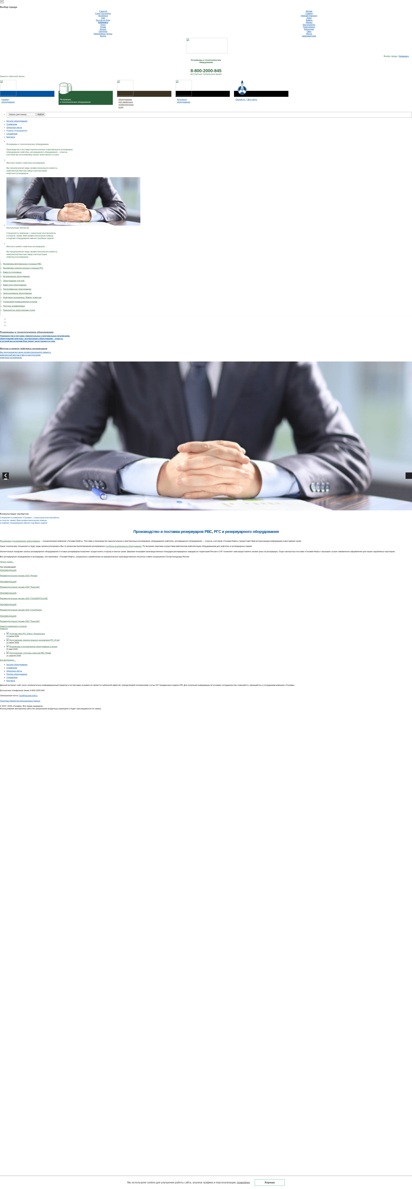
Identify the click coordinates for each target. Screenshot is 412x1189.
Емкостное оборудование (15, 285)
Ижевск (309, 22)
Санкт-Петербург (103, 13)
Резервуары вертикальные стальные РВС (22, 264)
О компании (11, 124)
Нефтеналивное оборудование (17, 293)
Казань (103, 29)
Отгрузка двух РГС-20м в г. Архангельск (27, 634)
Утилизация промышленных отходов (20, 302)
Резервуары (5, 541)
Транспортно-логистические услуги (19, 310)
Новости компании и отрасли (13, 626)
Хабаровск (103, 22)
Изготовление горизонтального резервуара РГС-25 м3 (34, 640)
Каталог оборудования (16, 121)
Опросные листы (14, 127)
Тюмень (309, 20)
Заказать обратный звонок (12, 76)
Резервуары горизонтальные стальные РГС (23, 268)
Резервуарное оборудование (16, 276)
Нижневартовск (309, 36)
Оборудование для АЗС (14, 281)
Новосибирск (309, 27)
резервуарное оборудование (26, 541)
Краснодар (309, 29)
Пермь (103, 27)
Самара (309, 13)
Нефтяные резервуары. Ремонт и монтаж (22, 297)
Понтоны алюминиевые (14, 306)
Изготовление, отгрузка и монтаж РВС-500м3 (30, 653)
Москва (309, 11)
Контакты (10, 137)
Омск (309, 31)
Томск (309, 18)
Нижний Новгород (309, 16)
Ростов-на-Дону (103, 20)
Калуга (103, 36)
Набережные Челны (103, 34)
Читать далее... (7, 562)
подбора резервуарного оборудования (124, 546)
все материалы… (8, 660)
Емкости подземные (12, 272)
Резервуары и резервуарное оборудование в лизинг (33, 646)
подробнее (243, 1182)
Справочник (11, 134)
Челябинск (103, 16)
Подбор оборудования (16, 131)
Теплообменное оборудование (17, 289)
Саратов (103, 11)
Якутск (309, 34)
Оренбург (103, 31)
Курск (103, 25)
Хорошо (270, 1182)
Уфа (103, 18)
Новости (4, 628)
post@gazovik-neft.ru (28, 696)
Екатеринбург (309, 25)
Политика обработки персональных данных (20, 701)
